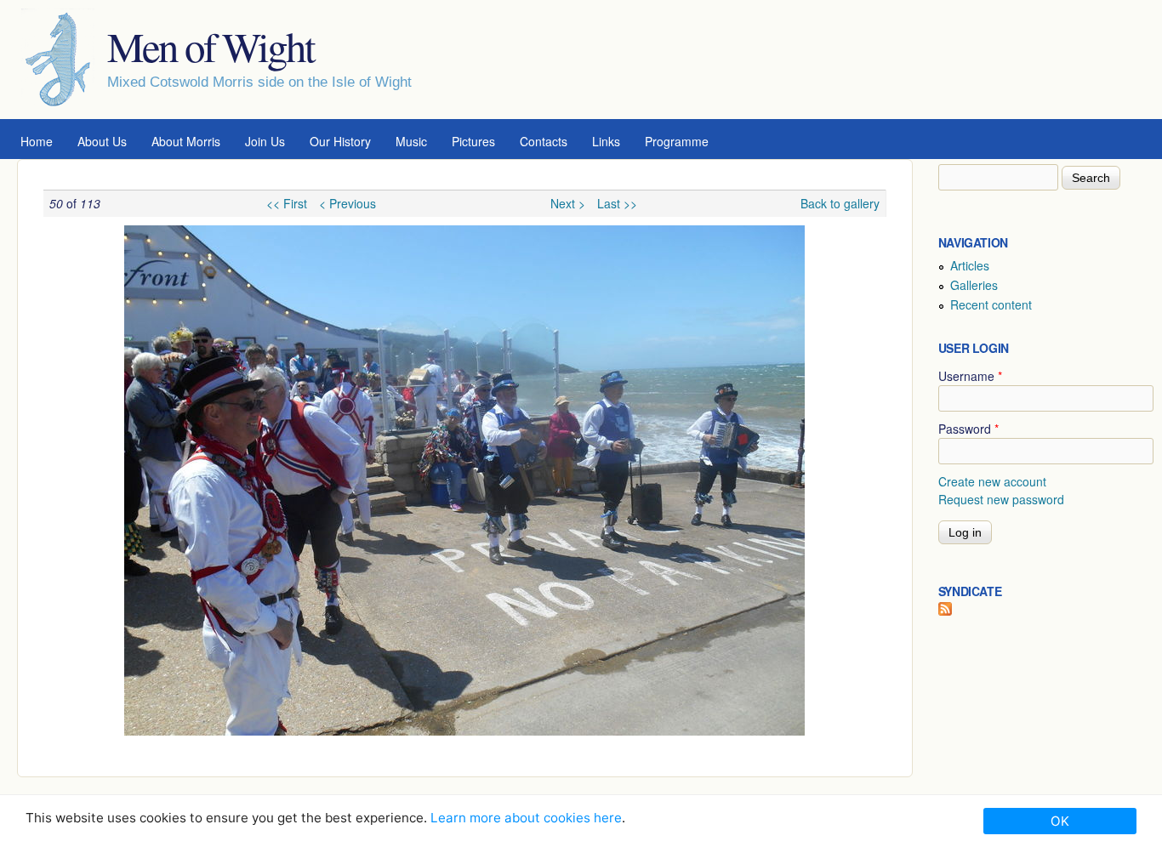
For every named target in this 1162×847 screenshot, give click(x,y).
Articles (969, 265)
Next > (567, 203)
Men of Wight (210, 46)
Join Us (265, 141)
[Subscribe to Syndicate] (945, 610)
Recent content (991, 304)
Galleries (974, 284)
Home (36, 141)
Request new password (1001, 499)
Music (411, 141)
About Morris (185, 141)
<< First (286, 203)
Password (968, 428)
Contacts (543, 141)
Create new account (992, 481)
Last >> (617, 203)
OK (1060, 821)
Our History (340, 141)
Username (970, 375)
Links (606, 141)
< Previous (347, 203)
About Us (102, 141)
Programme (677, 141)
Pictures (473, 141)
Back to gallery (840, 203)
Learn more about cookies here (526, 818)
